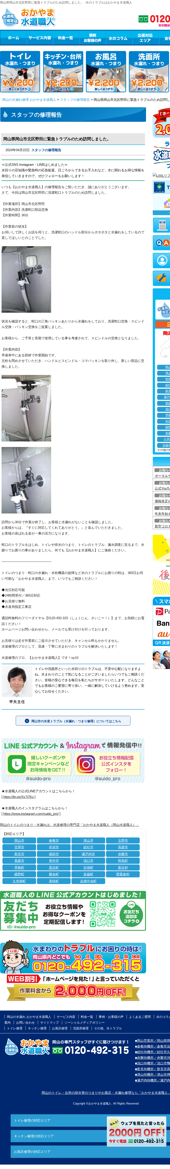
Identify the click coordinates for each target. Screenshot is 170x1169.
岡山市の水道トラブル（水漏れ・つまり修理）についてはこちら (76, 721)
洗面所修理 (81, 1028)
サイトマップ (49, 1022)
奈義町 (88, 874)
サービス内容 (39, 37)
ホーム (13, 37)
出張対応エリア (146, 37)
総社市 (88, 847)
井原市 (54, 847)
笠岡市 (19, 847)
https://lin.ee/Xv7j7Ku (18, 797)
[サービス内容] (31, 37)
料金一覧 (66, 37)
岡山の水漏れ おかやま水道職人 (29, 1017)
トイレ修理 (14, 1028)
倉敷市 (54, 840)
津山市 (88, 840)
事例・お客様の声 (92, 37)
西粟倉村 (122, 874)
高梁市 (123, 847)
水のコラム (119, 37)
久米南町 (19, 881)
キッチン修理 (37, 1028)
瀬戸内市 (88, 854)
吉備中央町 (88, 881)
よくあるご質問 (140, 1017)
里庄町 (54, 867)
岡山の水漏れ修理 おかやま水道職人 (29, 99)
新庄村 (123, 867)
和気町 (123, 861)
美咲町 (54, 881)
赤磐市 (123, 854)
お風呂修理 (60, 1028)
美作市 (54, 861)
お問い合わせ (25, 1022)
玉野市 (123, 840)
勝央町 (54, 874)
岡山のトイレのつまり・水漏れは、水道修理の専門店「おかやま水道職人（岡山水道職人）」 (69, 825)
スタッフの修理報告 (75, 99)
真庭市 (19, 861)
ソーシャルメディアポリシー (84, 1022)
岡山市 (19, 840)
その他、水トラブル (108, 1028)
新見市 (19, 854)
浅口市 (88, 861)
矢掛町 (88, 867)
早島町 (19, 867)
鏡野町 (19, 874)
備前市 (54, 854)
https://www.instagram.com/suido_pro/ (31, 814)
